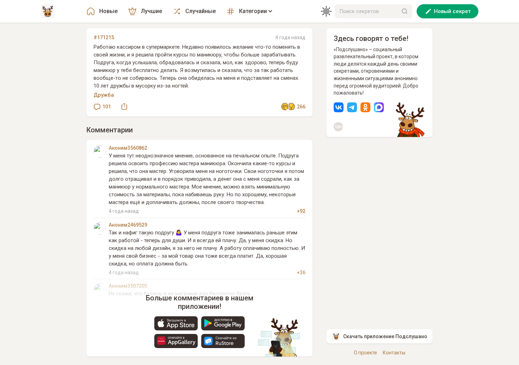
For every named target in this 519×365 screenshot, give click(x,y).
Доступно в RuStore (223, 341)
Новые (108, 11)
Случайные (200, 11)
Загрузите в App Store (176, 323)
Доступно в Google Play (223, 323)
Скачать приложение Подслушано (385, 336)
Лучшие (151, 11)
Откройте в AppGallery (176, 341)
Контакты (394, 352)
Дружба (104, 95)
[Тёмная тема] (326, 11)
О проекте (365, 352)
